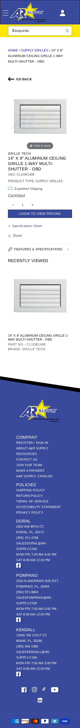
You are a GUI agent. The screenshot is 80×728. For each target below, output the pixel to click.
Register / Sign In (32, 442)
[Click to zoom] (40, 118)
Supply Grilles (34, 50)
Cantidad (16, 195)
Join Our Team (29, 465)
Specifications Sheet (27, 226)
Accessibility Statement (38, 507)
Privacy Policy (29, 512)
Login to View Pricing (40, 213)
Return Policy (29, 496)
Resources (26, 454)
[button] (40, 249)
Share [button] (17, 235)
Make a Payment (30, 470)
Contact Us (26, 459)
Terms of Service (32, 501)
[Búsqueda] (67, 30)
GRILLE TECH (19, 153)
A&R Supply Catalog (34, 476)
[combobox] (40, 31)
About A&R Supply (32, 448)
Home (13, 50)
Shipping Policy (30, 490)
